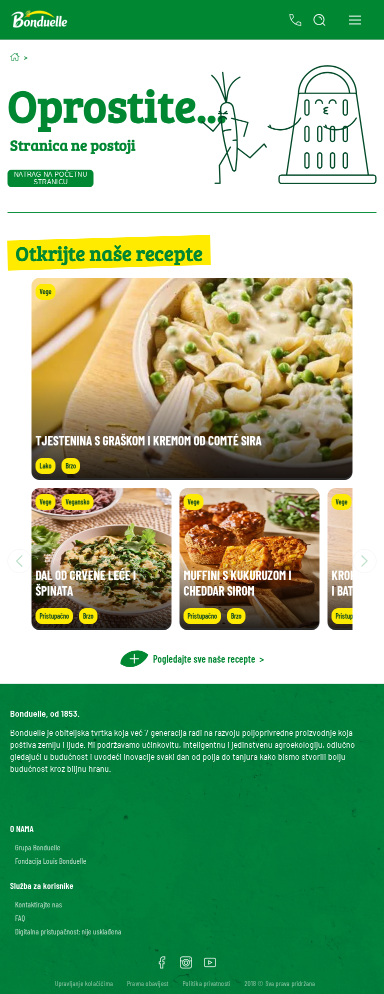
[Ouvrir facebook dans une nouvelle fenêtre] (162, 965)
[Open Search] (320, 20)
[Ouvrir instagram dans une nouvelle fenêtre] (186, 965)
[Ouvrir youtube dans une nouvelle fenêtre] (210, 965)
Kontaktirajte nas (38, 904)
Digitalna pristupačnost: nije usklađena (68, 931)
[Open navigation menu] (355, 20)
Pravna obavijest (147, 983)
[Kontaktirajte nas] (296, 20)
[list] (192, 561)
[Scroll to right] (364, 561)
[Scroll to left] (20, 561)
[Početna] (15, 57)
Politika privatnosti (206, 983)
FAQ (20, 917)
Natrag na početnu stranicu (50, 178)
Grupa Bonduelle (37, 847)
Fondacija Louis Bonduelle (50, 860)
